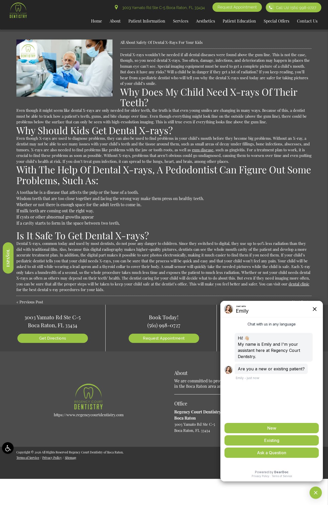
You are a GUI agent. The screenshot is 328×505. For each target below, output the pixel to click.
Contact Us (307, 21)
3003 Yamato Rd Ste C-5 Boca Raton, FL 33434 (162, 7)
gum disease (202, 149)
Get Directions (52, 338)
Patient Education (239, 21)
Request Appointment (237, 7)
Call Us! (296, 7)
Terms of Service (27, 458)
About (115, 21)
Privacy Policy (52, 458)
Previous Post (31, 301)
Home (96, 21)
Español (8, 258)
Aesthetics (205, 21)
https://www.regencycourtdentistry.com (89, 414)
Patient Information (146, 21)
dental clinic (299, 283)
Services (180, 21)
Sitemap (70, 458)
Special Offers (276, 21)
